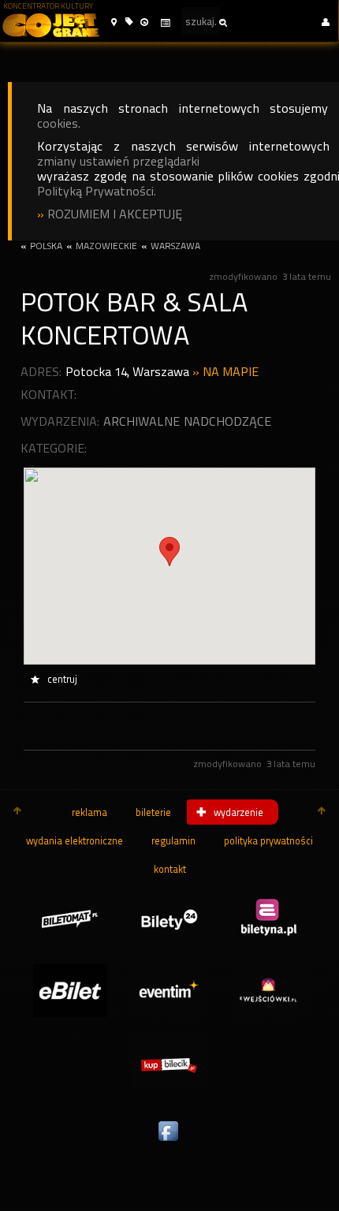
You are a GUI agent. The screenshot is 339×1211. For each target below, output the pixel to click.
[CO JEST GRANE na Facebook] (169, 1141)
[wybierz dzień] (164, 23)
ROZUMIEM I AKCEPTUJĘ (114, 214)
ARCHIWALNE (141, 421)
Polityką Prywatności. (96, 191)
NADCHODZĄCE (227, 421)
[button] (113, 22)
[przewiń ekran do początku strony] (17, 812)
